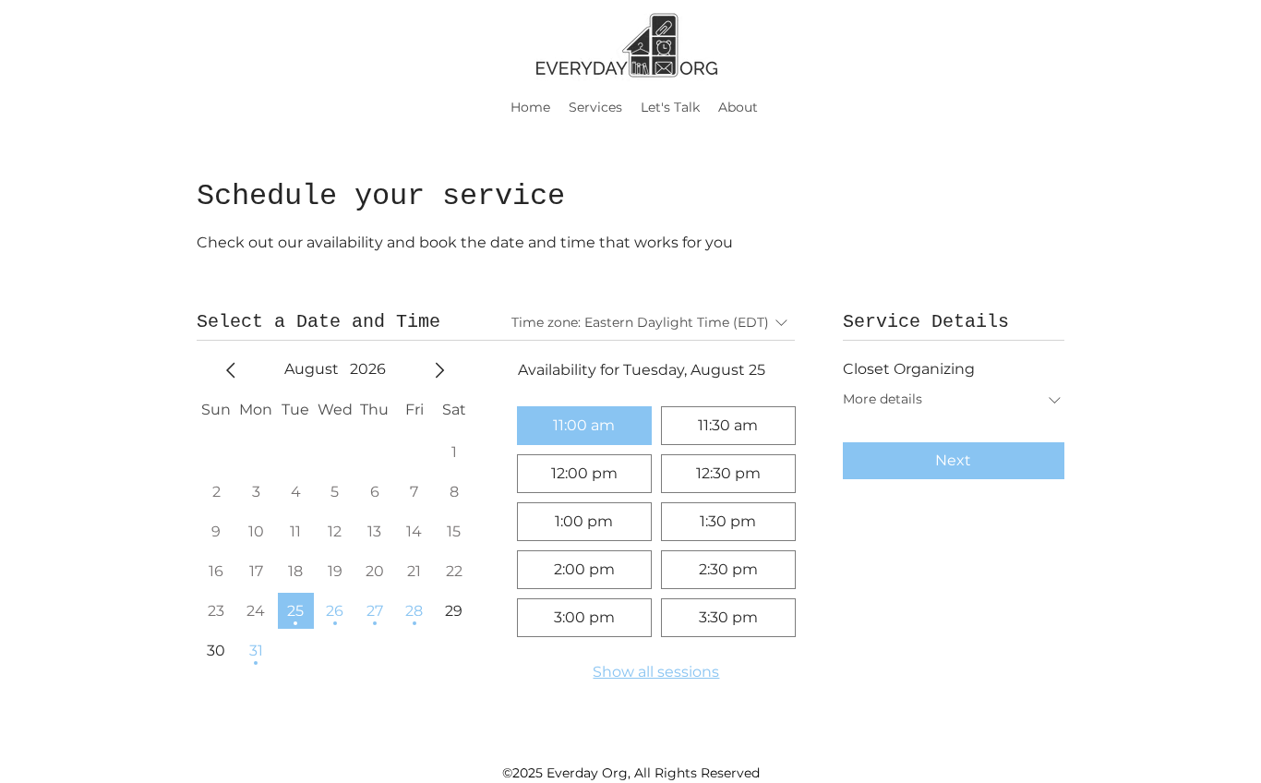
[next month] (439, 370)
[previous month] (231, 370)
